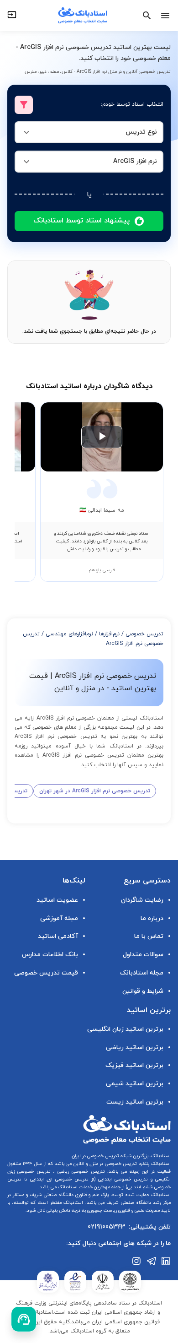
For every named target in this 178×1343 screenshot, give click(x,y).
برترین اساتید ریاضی (134, 1047)
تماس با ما (148, 936)
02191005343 (106, 1227)
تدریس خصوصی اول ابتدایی (58, 1179)
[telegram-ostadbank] (151, 1261)
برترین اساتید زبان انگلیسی (125, 1029)
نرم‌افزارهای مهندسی (69, 634)
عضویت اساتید (57, 900)
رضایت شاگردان (142, 900)
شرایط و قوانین (142, 991)
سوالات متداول (143, 954)
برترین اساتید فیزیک (134, 1065)
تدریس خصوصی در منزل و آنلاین (104, 1163)
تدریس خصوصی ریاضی (80, 1171)
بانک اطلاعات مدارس (50, 954)
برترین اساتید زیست (134, 1102)
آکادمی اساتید (58, 936)
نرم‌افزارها (109, 634)
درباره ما (152, 918)
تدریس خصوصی (144, 634)
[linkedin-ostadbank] (166, 1261)
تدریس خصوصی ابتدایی (121, 1179)
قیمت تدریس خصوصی (46, 973)
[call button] (24, 1319)
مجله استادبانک (141, 973)
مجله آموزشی (59, 918)
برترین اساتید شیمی (134, 1083)
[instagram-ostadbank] (136, 1261)
